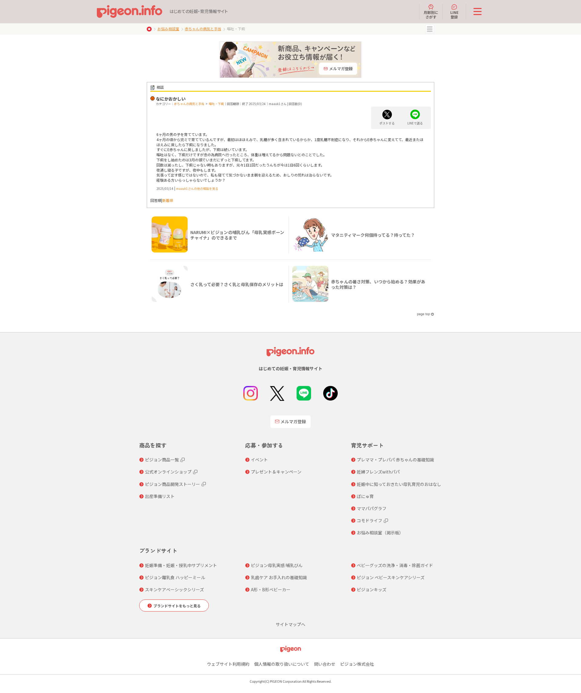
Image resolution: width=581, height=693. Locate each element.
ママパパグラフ (371, 508)
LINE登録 (454, 14)
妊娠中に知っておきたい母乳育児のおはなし (399, 484)
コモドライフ (369, 520)
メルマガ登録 (293, 421)
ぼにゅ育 (365, 496)
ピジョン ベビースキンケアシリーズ (391, 577)
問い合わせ (324, 664)
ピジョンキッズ (371, 589)
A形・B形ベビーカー (270, 589)
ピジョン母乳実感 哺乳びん (277, 565)
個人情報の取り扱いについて (281, 664)
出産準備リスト (160, 496)
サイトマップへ (290, 624)
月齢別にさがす (431, 14)
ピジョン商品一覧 (162, 460)
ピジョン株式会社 (357, 664)
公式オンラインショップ (168, 472)
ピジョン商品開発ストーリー (172, 484)
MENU (429, 29)
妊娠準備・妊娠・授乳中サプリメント (181, 565)
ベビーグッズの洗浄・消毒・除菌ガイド (395, 565)
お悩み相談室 (168, 28)
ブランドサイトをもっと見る (177, 605)
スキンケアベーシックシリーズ (174, 589)
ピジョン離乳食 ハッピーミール (175, 577)
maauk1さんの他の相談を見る (197, 188)
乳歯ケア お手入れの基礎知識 (279, 577)
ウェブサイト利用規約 (228, 664)
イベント (259, 460)
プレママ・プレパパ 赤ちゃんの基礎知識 (395, 460)
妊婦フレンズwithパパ (378, 472)
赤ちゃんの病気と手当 (203, 28)
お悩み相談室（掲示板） (380, 533)
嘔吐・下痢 (216, 103)
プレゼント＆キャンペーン (276, 472)
